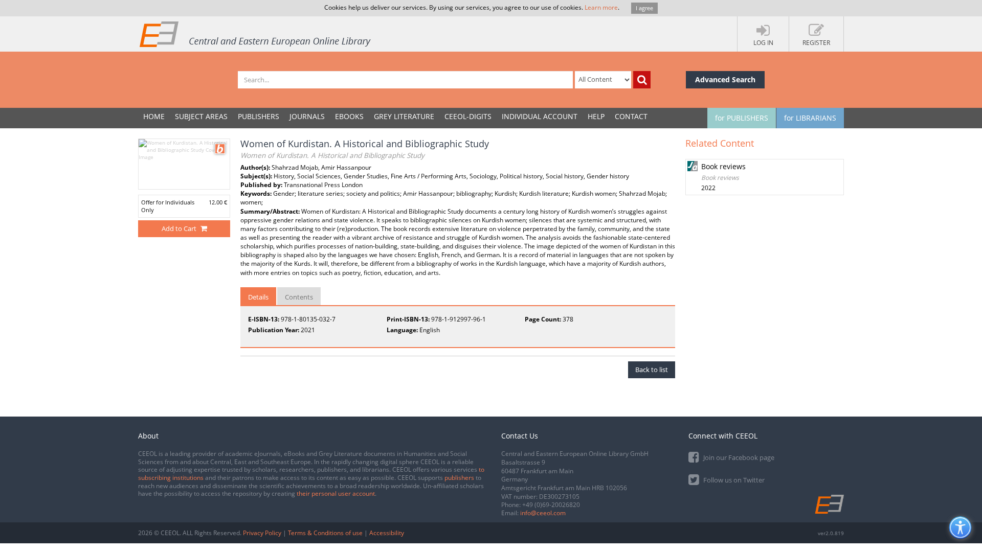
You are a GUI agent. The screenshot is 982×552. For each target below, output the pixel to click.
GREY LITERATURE (404, 116)
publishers (459, 477)
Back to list (651, 369)
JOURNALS (307, 116)
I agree (644, 8)
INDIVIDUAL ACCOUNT (539, 116)
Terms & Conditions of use (325, 532)
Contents (299, 297)
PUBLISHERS (258, 116)
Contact (631, 116)
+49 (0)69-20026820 (551, 504)
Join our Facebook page (738, 457)
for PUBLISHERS (741, 118)
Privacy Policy (262, 532)
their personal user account (336, 493)
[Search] (642, 79)
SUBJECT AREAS (201, 116)
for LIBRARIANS (810, 118)
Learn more (601, 7)
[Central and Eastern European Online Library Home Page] (255, 33)
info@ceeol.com (543, 513)
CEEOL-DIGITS (468, 116)
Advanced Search (725, 79)
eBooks (349, 116)
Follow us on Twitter (733, 480)
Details (258, 297)
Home (154, 116)
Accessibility (386, 532)
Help (596, 116)
